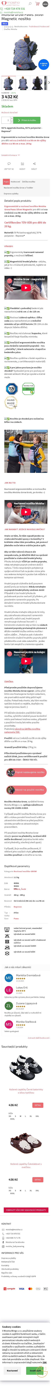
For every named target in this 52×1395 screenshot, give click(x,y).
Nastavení (12, 1370)
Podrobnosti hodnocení (39, 26)
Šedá (23, 889)
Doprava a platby (8, 1258)
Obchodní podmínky (10, 1269)
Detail (38, 1105)
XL (31, 1116)
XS (10, 1116)
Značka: (10, 29)
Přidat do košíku (29, 120)
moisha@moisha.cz (14, 1229)
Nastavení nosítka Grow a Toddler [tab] (18, 187)
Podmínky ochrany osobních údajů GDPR (18, 1276)
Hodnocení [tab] (15, 181)
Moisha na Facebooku (15, 1242)
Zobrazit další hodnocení (38, 1038)
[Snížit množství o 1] (11, 122)
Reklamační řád (8, 1261)
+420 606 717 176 (13, 1238)
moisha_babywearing (15, 1246)
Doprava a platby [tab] (11, 193)
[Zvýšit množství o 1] (11, 118)
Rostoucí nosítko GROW (25, 871)
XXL (37, 1116)
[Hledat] (30, 4)
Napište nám (6, 1272)
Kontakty (5, 1265)
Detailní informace (9, 155)
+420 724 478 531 (13, 1233)
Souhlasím (35, 1370)
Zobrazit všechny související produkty (26, 1210)
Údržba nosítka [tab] (28, 181)
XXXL (12, 1119)
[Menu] (45, 4)
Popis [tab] (6, 181)
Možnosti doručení (9, 112)
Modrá (17, 889)
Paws (16, 918)
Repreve (18, 906)
